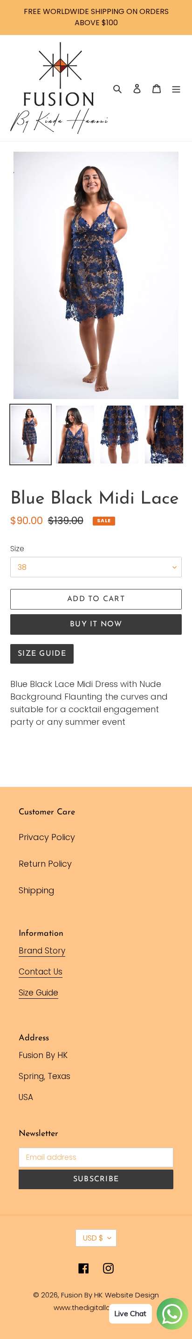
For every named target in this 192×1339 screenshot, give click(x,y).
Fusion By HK (82, 1295)
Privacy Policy (47, 837)
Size (17, 548)
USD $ (93, 1238)
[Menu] (176, 88)
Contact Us (40, 971)
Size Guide (42, 654)
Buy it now (96, 624)
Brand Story (42, 950)
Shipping (37, 890)
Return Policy (45, 863)
